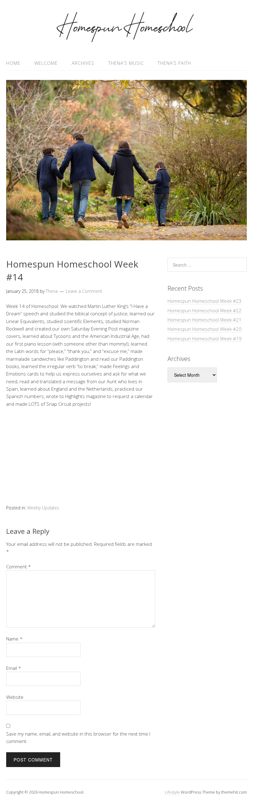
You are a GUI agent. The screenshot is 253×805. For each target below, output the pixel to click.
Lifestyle (172, 792)
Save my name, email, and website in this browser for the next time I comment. (78, 737)
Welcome (46, 63)
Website (14, 697)
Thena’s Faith (174, 63)
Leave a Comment (84, 291)
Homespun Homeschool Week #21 (205, 320)
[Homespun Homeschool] (126, 41)
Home (13, 63)
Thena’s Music (126, 63)
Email (13, 668)
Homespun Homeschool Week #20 (205, 329)
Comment (18, 566)
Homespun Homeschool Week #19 (205, 338)
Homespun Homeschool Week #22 (205, 310)
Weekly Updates (43, 508)
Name (14, 639)
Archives (83, 63)
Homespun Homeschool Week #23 (205, 301)
